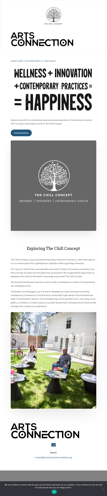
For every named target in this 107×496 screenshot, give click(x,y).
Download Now (21, 133)
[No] (103, 488)
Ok (54, 492)
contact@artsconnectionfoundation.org (53, 457)
